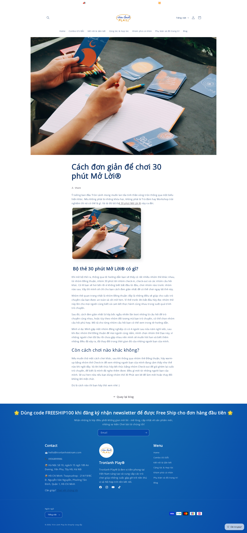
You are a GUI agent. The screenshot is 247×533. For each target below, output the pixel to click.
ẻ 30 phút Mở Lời (130, 203)
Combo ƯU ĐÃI (161, 457)
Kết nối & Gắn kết (163, 462)
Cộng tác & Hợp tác (163, 467)
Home (156, 452)
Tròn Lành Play (58, 525)
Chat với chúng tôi (67, 490)
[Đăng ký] (146, 432)
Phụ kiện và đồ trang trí (166, 477)
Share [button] (78, 187)
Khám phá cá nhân (163, 472)
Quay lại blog (125, 397)
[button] (48, 18)
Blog (156, 482)
